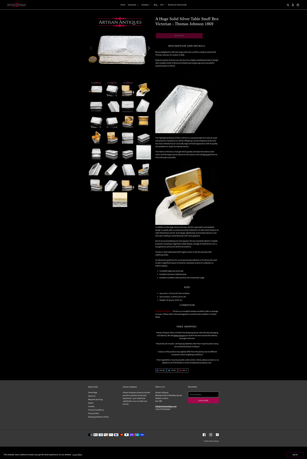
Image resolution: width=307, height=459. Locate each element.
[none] (96, 88)
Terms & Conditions (96, 410)
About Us (91, 396)
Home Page (92, 392)
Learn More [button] (77, 455)
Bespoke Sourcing (95, 399)
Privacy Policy (93, 413)
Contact (91, 406)
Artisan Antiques (214, 441)
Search (91, 403)
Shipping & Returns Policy (98, 417)
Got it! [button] (295, 455)
